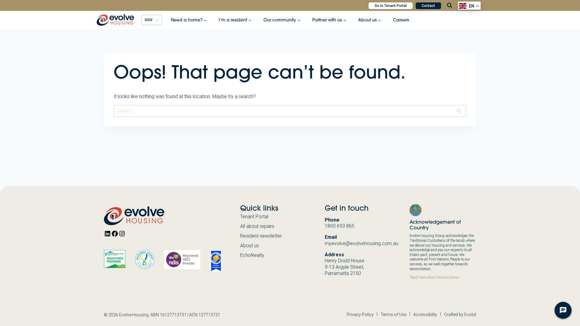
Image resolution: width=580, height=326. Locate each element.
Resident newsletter (261, 236)
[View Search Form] (449, 5)
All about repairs (257, 226)
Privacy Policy (360, 314)
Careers (401, 20)
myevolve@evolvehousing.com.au (361, 243)
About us (249, 245)
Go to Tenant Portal (391, 6)
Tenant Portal (254, 216)
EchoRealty (252, 255)
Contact (428, 6)
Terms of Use (393, 314)
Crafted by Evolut (460, 314)
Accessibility (425, 314)
